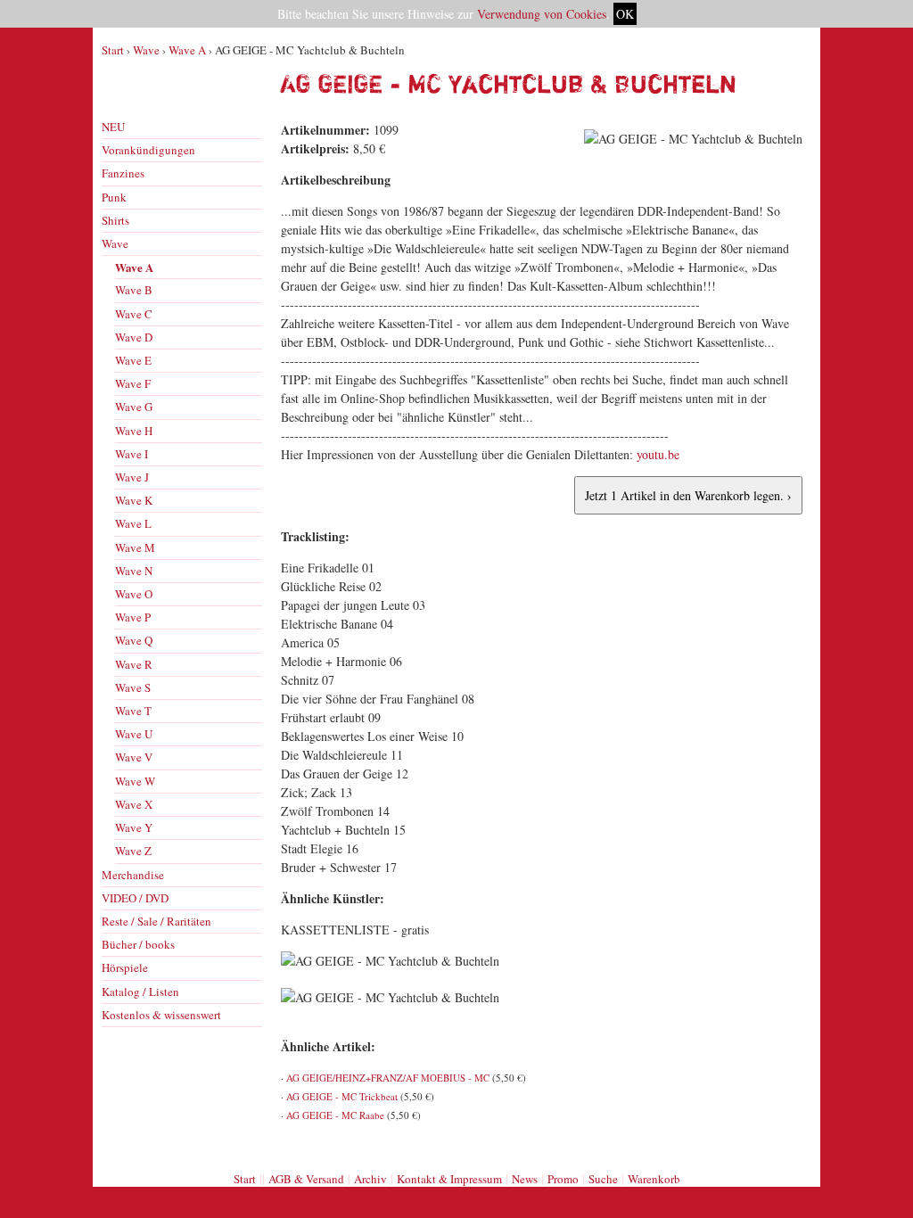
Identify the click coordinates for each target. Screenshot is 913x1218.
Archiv (370, 1179)
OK (625, 13)
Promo (563, 1179)
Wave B (133, 290)
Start (113, 50)
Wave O (133, 594)
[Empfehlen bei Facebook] (771, 1145)
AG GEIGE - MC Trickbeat (342, 1096)
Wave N (133, 571)
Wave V (133, 757)
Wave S (133, 687)
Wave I (131, 454)
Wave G (133, 407)
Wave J (132, 477)
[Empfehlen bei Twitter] (791, 1145)
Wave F (133, 383)
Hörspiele (125, 967)
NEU (113, 127)
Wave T (133, 711)
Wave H (133, 431)
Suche (603, 1179)
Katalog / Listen (140, 991)
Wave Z (133, 851)
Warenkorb (654, 1179)
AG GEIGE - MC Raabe (335, 1115)
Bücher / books (138, 944)
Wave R (133, 664)
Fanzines (123, 173)
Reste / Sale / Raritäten (156, 921)
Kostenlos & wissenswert (161, 1015)
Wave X (133, 804)
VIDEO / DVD (135, 898)
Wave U (133, 734)
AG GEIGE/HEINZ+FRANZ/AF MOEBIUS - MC (387, 1077)
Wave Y (133, 827)
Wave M (135, 547)
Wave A (187, 50)
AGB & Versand (306, 1179)
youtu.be (658, 454)
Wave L (133, 523)
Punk (114, 197)
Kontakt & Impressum (449, 1179)
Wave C (133, 314)
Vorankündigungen (148, 150)
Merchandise (133, 875)
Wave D (133, 337)
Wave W (135, 781)
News (525, 1179)
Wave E (133, 360)
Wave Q (133, 640)
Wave (146, 50)
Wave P (133, 617)
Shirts (115, 220)
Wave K (133, 500)
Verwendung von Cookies (541, 13)
